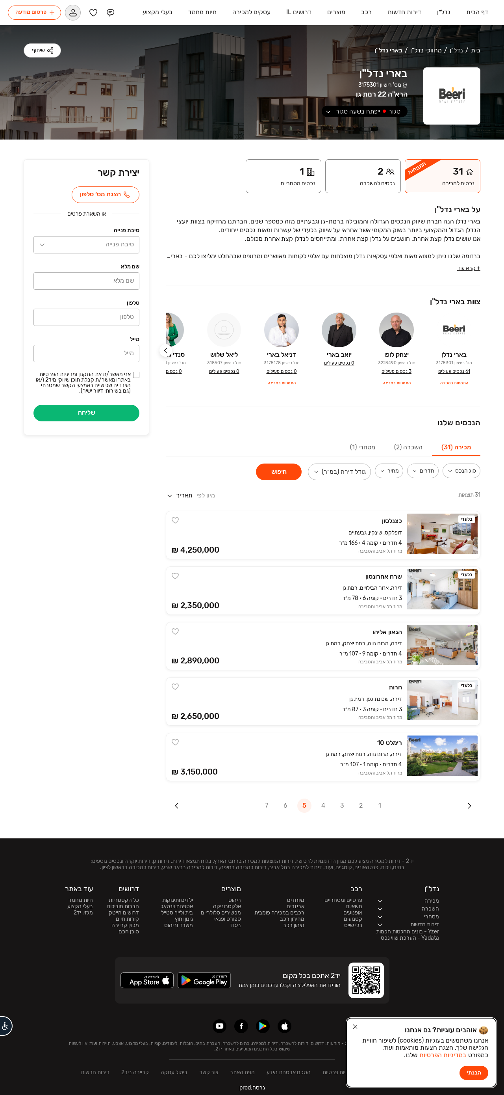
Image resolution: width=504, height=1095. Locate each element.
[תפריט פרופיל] (73, 12)
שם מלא (130, 266)
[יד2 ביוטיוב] (219, 1026)
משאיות (354, 906)
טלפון (133, 303)
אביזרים (295, 906)
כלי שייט (353, 925)
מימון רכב (293, 925)
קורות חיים (127, 919)
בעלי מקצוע (80, 906)
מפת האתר (242, 1072)
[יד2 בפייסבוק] (241, 1026)
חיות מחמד (81, 900)
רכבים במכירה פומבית (279, 913)
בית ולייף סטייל (177, 913)
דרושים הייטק (124, 913)
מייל (134, 339)
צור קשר (208, 1072)
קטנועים (353, 919)
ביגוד (235, 925)
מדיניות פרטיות (339, 1072)
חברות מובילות (123, 906)
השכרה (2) (408, 447)
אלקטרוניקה (227, 906)
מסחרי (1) (362, 447)
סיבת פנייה (126, 230)
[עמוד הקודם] (469, 806)
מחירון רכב (292, 919)
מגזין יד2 (83, 913)
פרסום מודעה (30, 12)
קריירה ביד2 (135, 1072)
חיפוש (279, 471)
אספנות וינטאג (177, 906)
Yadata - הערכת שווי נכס (410, 938)
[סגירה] (355, 1027)
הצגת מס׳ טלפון (100, 194)
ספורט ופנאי (227, 919)
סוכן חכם (129, 932)
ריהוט (234, 900)
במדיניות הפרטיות (442, 1055)
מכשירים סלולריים (221, 913)
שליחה (86, 412)
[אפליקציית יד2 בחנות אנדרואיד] (263, 1026)
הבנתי (474, 1072)
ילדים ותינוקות (177, 900)
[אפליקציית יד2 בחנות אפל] (284, 1026)
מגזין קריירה (125, 925)
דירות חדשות (95, 1072)
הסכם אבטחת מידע (289, 1072)
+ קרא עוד (468, 268)
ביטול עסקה (174, 1072)
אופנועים (352, 913)
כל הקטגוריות (124, 900)
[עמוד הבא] (177, 806)
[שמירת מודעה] (175, 520)
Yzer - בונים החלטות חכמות (407, 932)
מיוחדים (295, 900)
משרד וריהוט (178, 925)
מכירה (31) (456, 447)
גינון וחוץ (184, 919)
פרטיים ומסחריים (343, 900)
